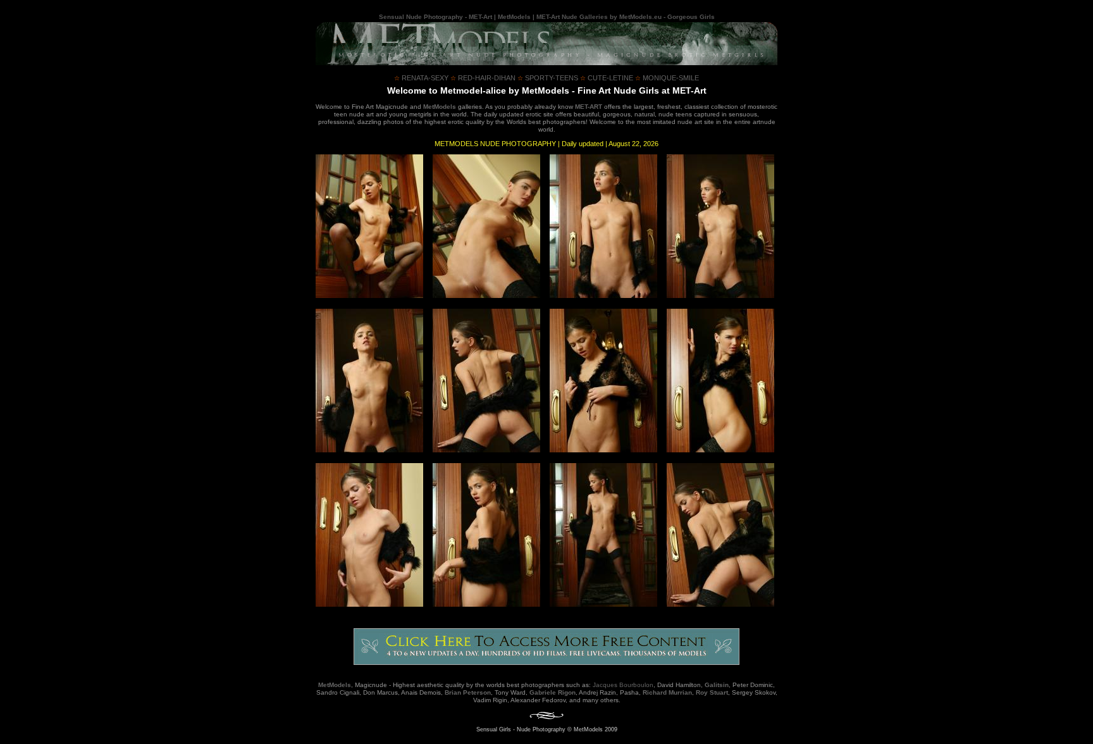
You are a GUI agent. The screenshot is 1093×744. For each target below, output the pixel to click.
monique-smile (667, 78)
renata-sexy (421, 78)
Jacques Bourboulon (623, 684)
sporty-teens (547, 78)
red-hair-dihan (483, 78)
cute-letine (606, 78)
